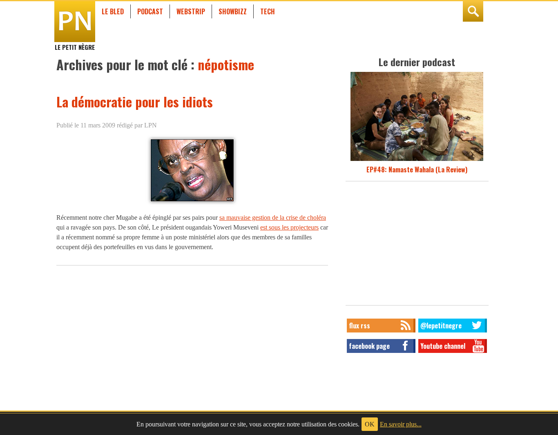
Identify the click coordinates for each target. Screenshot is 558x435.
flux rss (359, 325)
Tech (267, 11)
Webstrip (190, 11)
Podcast (150, 11)
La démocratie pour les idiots (134, 101)
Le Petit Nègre (75, 43)
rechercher (473, 11)
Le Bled (113, 11)
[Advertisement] (417, 245)
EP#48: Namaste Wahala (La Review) (416, 169)
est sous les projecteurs (289, 227)
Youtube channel (442, 346)
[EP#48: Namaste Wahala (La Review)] (416, 160)
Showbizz (233, 11)
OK (370, 424)
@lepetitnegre (441, 325)
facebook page (369, 346)
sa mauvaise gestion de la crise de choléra (272, 217)
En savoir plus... (401, 424)
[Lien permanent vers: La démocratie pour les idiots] (192, 201)
